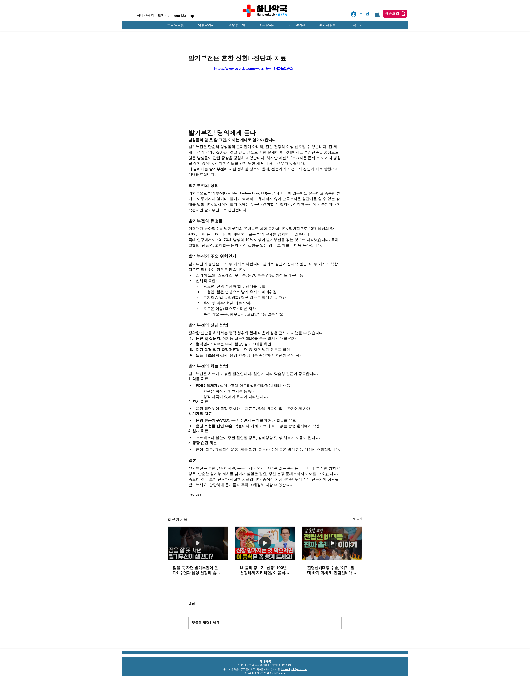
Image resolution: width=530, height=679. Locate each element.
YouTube (195, 495)
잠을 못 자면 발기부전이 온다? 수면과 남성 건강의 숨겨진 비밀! (196, 570)
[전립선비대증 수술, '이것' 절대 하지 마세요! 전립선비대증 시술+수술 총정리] (332, 543)
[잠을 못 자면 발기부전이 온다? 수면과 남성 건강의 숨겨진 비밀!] (198, 543)
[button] (377, 14)
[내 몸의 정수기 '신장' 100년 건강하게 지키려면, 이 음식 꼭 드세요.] (265, 543)
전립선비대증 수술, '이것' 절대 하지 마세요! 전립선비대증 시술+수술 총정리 (331, 570)
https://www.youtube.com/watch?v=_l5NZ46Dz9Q (253, 69)
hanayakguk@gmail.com (294, 669)
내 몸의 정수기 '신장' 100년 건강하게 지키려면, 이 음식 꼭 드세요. (263, 570)
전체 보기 (356, 519)
